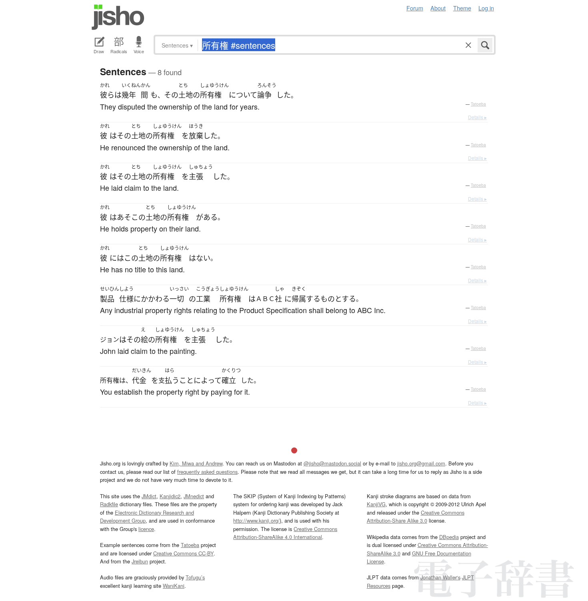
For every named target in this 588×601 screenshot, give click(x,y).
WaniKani (173, 585)
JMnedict (194, 496)
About (438, 8)
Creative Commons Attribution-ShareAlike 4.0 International (285, 533)
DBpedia (449, 537)
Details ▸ (477, 117)
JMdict (149, 496)
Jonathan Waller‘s (440, 577)
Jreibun (140, 561)
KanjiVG (376, 504)
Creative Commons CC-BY (183, 553)
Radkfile (109, 504)
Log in (486, 8)
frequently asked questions (207, 471)
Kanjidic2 (170, 496)
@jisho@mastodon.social (332, 463)
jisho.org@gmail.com (421, 463)
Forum (414, 8)
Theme (462, 8)
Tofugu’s (195, 577)
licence (146, 529)
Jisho (118, 17)
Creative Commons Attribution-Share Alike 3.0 (415, 516)
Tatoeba (478, 104)
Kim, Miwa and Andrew (196, 463)
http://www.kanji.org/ (256, 520)
